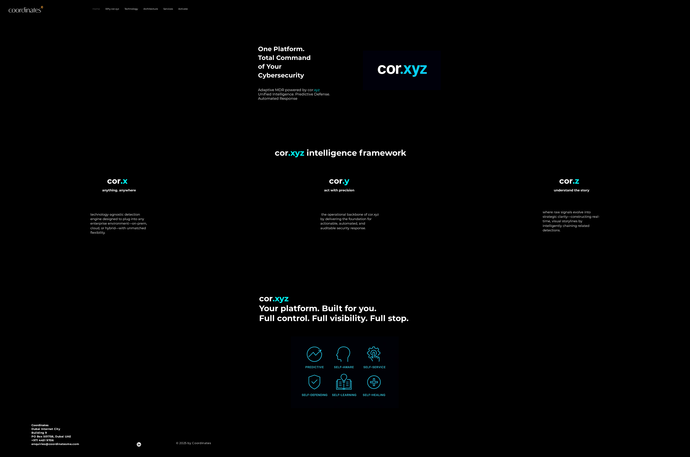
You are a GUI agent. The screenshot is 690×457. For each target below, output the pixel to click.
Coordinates (40, 425)
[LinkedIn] (139, 444)
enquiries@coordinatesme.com (55, 444)
